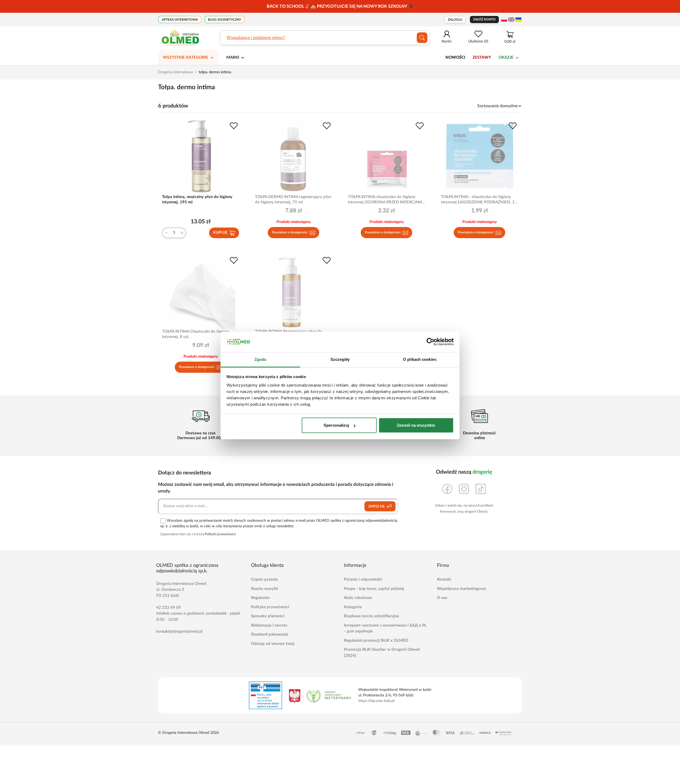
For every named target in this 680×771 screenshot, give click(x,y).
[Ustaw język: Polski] (504, 19)
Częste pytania (264, 579)
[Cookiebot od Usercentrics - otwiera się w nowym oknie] (430, 342)
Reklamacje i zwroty (269, 625)
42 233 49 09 (168, 608)
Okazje (506, 57)
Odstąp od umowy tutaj (272, 644)
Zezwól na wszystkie (416, 425)
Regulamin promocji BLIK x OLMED (376, 640)
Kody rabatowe (358, 598)
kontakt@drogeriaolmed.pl (179, 631)
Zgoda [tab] (260, 359)
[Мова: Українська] (518, 19)
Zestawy (482, 57)
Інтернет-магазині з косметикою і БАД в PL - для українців (385, 628)
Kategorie (353, 607)
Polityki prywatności (220, 534)
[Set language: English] (511, 19)
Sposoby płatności (267, 616)
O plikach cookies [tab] (419, 359)
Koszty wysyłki (264, 589)
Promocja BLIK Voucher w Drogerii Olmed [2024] (382, 653)
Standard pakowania (269, 634)
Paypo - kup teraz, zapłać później (374, 589)
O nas (442, 598)
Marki (232, 57)
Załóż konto (484, 19)
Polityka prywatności (270, 607)
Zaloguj (455, 19)
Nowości (455, 57)
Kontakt (444, 579)
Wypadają (236, 38)
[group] (340, 6)
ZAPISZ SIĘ (376, 506)
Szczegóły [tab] (340, 359)
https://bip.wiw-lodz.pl (376, 701)
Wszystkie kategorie (185, 57)
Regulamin (260, 598)
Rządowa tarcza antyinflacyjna (371, 616)
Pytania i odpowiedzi (363, 579)
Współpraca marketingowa (461, 589)
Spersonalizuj (336, 425)
